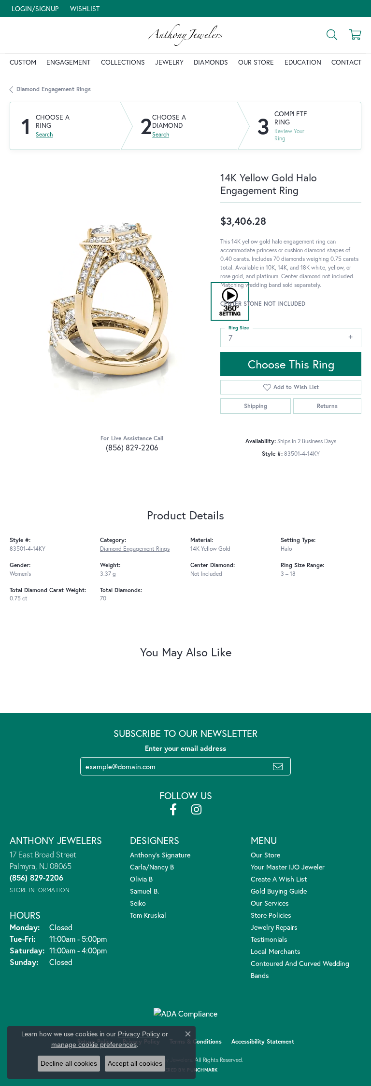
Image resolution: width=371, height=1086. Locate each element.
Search (44, 134)
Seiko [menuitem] (138, 903)
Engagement (68, 62)
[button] (34, 8)
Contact (346, 62)
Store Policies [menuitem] (271, 915)
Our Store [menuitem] (265, 854)
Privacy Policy (139, 1034)
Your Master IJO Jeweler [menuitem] (288, 866)
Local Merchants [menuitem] (275, 951)
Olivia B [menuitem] (141, 878)
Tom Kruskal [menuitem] (148, 915)
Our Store (256, 62)
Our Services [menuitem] (270, 903)
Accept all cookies (135, 1063)
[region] (110, 301)
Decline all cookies (69, 1063)
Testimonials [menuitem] (269, 939)
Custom (23, 62)
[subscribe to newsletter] (277, 766)
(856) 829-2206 (132, 447)
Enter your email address (185, 748)
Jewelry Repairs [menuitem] (274, 927)
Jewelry (169, 62)
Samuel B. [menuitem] (144, 891)
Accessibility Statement (262, 1041)
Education (303, 62)
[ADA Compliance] (185, 1013)
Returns (327, 405)
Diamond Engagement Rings (53, 89)
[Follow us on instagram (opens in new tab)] (196, 809)
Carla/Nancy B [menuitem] (152, 866)
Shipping (255, 405)
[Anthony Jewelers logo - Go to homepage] (185, 35)
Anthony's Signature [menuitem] (160, 854)
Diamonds (211, 62)
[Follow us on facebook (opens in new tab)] (173, 809)
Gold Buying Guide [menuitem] (279, 891)
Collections (123, 62)
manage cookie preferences (94, 1044)
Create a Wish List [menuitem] (279, 878)
